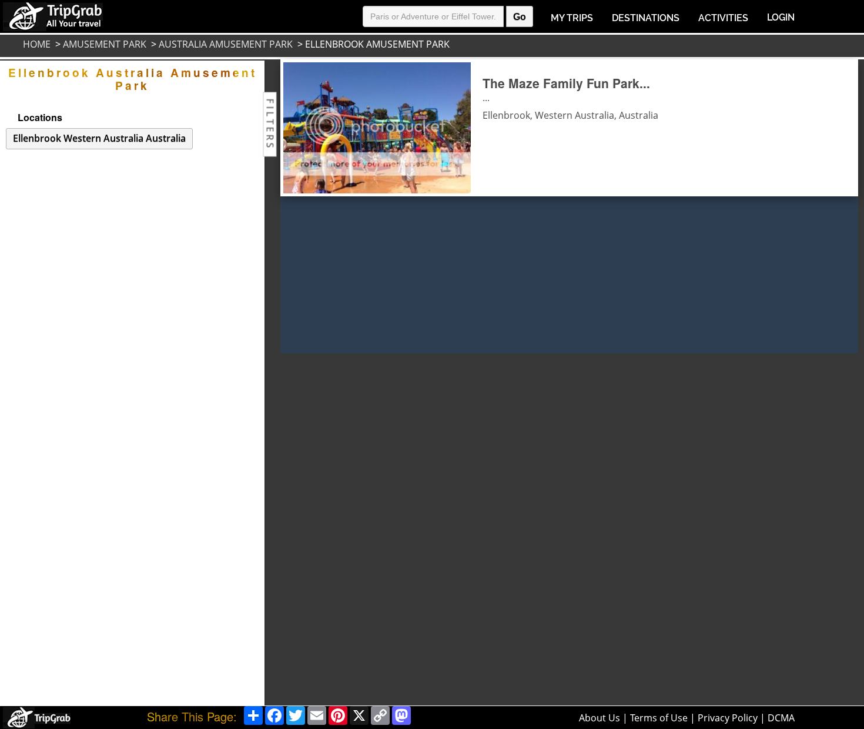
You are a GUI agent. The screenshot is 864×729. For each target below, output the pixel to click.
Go (519, 17)
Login (781, 17)
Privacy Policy (728, 717)
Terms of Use (659, 717)
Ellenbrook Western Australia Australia (99, 138)
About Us (599, 717)
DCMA (781, 717)
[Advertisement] (321, 529)
